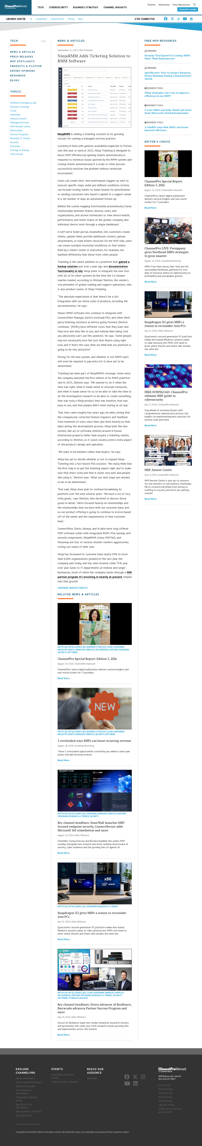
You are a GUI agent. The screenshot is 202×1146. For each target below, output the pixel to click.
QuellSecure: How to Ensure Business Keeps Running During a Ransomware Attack (168, 75)
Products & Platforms (28, 66)
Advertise (164, 4)
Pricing (71, 18)
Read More (64, 678)
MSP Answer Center (20, 126)
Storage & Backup (19, 150)
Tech (40, 7)
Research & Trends (20, 138)
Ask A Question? (24, 1115)
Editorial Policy (166, 1104)
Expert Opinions (22, 70)
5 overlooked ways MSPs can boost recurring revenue (94, 741)
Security (14, 142)
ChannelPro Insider (187, 9)
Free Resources (181, 4)
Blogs (14, 80)
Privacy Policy (165, 1096)
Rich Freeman (86, 50)
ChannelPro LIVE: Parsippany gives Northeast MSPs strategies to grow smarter (167, 252)
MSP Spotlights (22, 61)
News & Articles (22, 51)
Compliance (41, 18)
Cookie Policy (165, 1100)
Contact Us (164, 1085)
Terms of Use (165, 1093)
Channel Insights (115, 7)
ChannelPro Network (85, 663)
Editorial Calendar (25, 1086)
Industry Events (18, 118)
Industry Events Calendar (64, 1081)
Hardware (15, 114)
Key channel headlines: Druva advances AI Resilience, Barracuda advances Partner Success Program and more (94, 1008)
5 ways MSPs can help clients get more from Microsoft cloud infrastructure (168, 111)
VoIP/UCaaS (16, 154)
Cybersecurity (58, 7)
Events (151, 4)
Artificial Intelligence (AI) (23, 102)
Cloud (13, 110)
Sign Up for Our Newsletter (24, 1106)
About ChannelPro (25, 1078)
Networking (16, 130)
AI (31, 18)
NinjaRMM (64, 134)
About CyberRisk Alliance (29, 1082)
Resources (18, 75)
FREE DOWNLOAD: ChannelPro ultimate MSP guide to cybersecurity (166, 395)
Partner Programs (19, 134)
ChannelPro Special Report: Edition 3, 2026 (87, 659)
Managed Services (19, 122)
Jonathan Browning (84, 745)
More (80, 18)
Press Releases (21, 56)
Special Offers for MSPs (28, 1111)
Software (15, 146)
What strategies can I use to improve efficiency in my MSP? (167, 94)
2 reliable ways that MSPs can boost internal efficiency (166, 128)
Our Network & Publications (24, 1092)
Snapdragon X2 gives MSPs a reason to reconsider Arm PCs (92, 915)
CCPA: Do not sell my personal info (169, 1110)
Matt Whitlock (82, 835)
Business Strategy (85, 7)
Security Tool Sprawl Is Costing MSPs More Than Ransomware (167, 57)
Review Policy (165, 1089)
